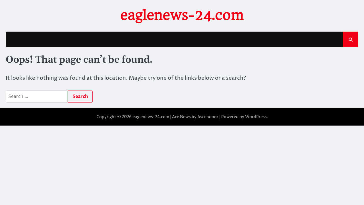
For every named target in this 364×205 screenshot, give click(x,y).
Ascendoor (207, 117)
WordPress (256, 117)
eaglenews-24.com (182, 15)
